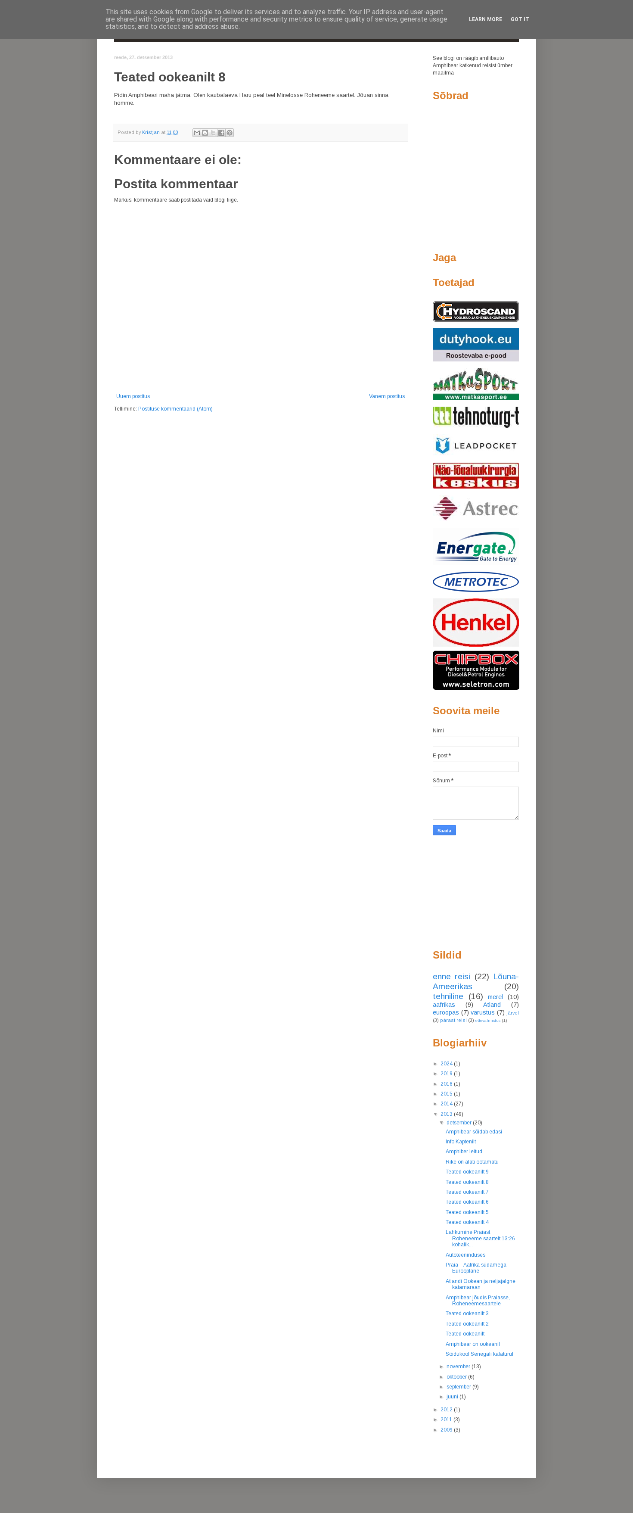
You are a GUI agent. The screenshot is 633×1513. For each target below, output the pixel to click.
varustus (483, 1012)
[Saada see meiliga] (196, 132)
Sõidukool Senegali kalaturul (479, 1354)
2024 (447, 1064)
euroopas (446, 1012)
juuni (453, 1397)
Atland (492, 1004)
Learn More (485, 19)
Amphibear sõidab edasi (474, 1132)
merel (495, 996)
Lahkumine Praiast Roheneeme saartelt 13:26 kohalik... (480, 1238)
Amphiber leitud (464, 1152)
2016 (447, 1084)
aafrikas (444, 1004)
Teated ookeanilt (465, 1334)
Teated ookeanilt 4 (467, 1222)
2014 (447, 1104)
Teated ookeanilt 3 (467, 1314)
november (459, 1367)
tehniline (448, 996)
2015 (447, 1094)
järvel (512, 1012)
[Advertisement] (476, 891)
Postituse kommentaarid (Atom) (175, 409)
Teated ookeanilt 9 (467, 1172)
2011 (447, 1419)
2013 (447, 1114)
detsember (460, 1123)
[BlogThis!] (205, 132)
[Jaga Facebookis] (221, 132)
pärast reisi (453, 1020)
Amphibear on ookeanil (473, 1344)
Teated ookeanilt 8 (467, 1182)
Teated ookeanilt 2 (467, 1324)
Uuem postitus (133, 396)
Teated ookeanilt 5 (467, 1212)
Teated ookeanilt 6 (467, 1202)
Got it (520, 19)
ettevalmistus (487, 1020)
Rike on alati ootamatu (472, 1162)
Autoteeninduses (465, 1255)
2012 (447, 1410)
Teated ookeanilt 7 (467, 1192)
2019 (447, 1074)
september (459, 1387)
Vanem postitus (387, 396)
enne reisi (451, 976)
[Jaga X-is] (213, 132)
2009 (447, 1430)
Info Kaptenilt (461, 1142)
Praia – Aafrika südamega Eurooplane (476, 1268)
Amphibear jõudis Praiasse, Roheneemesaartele (478, 1301)
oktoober (457, 1377)
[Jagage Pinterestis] (229, 132)
